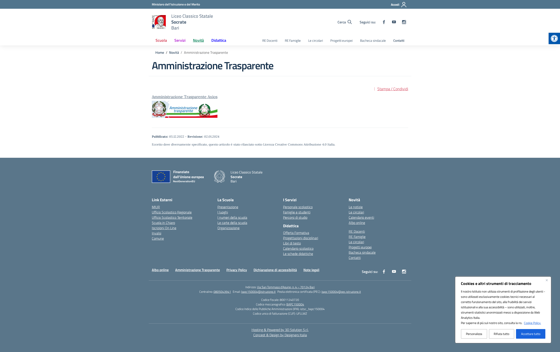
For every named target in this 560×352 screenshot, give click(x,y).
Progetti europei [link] (341, 40)
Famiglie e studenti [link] (296, 212)
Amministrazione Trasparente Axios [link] (184, 96)
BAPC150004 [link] (295, 304)
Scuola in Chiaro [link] (163, 222)
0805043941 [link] (222, 291)
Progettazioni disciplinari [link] (300, 238)
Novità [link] (198, 40)
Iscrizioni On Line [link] (164, 228)
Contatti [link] (398, 40)
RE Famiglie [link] (293, 40)
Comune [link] (158, 238)
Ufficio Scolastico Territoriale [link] (172, 217)
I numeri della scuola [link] (232, 217)
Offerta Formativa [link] (296, 232)
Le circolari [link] (315, 40)
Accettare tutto (530, 333)
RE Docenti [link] (269, 40)
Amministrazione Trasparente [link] (197, 269)
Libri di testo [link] (292, 243)
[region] (503, 309)
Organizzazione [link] (228, 228)
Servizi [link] (180, 40)
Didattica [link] (218, 40)
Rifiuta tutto (501, 333)
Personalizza (474, 333)
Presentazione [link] (227, 207)
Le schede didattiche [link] (298, 253)
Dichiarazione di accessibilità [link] (275, 269)
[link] (554, 38)
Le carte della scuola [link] (232, 222)
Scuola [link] (161, 40)
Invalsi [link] (156, 233)
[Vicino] (546, 280)
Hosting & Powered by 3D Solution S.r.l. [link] (280, 329)
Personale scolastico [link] (298, 207)
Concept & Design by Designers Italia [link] (280, 335)
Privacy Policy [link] (236, 269)
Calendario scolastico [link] (298, 248)
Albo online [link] (357, 222)
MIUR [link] (156, 207)
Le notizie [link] (356, 207)
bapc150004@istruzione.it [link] (258, 291)
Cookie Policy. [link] (532, 323)
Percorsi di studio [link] (295, 217)
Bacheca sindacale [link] (373, 40)
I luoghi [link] (222, 212)
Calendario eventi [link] (361, 217)
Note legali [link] (311, 269)
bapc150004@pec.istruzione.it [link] (341, 291)
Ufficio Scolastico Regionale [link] (172, 212)
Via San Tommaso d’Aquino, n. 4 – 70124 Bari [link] (286, 287)
